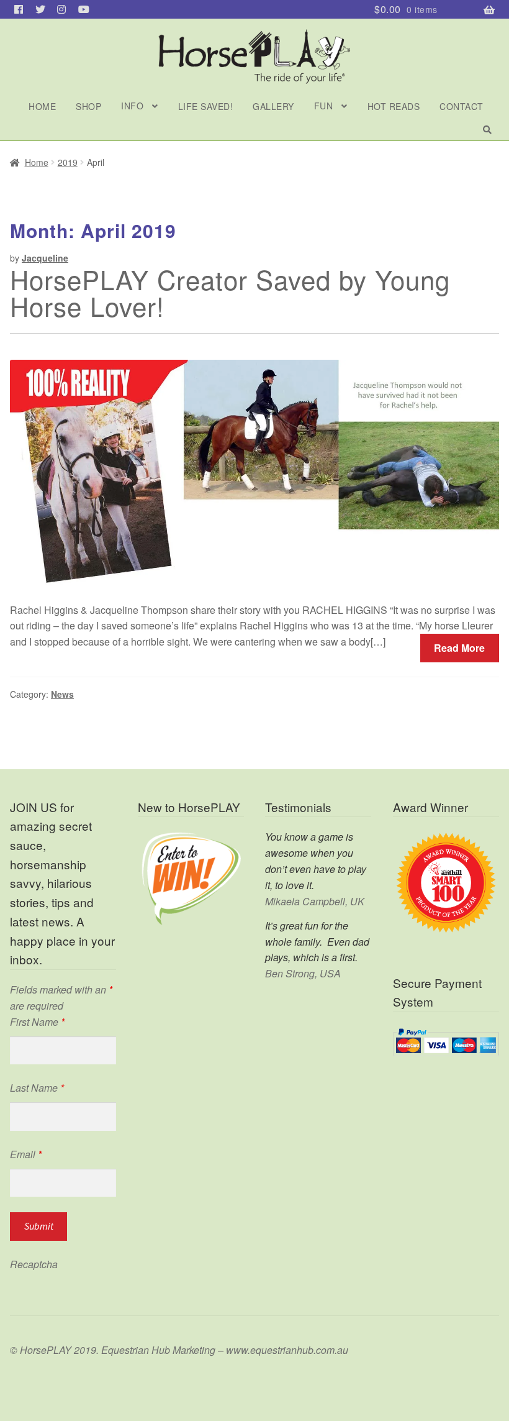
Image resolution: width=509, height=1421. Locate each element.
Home (42, 106)
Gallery (273, 106)
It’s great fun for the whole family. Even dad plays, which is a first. (317, 941)
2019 (68, 162)
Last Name (37, 1088)
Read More (459, 648)
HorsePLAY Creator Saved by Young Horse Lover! (230, 292)
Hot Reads (393, 106)
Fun (323, 105)
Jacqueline (45, 258)
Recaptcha (34, 1264)
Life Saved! (205, 106)
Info (132, 105)
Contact (461, 106)
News (62, 694)
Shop (88, 106)
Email (26, 1154)
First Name (37, 1022)
